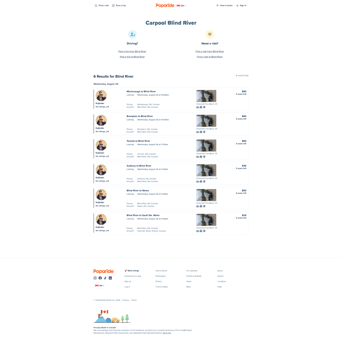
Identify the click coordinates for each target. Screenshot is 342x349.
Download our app (133, 276)
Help (219, 286)
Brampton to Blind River (140, 116)
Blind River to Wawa (138, 190)
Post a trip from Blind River (132, 51)
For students (191, 270)
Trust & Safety (162, 286)
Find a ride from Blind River (210, 51)
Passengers (161, 276)
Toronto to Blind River (138, 141)
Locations (221, 281)
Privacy (126, 300)
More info (167, 332)
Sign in (243, 5)
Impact (220, 276)
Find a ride (104, 5)
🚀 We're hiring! (132, 270)
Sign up (128, 281)
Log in (127, 286)
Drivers (159, 281)
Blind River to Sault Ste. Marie (143, 215)
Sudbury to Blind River (139, 165)
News (188, 281)
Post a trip (121, 5)
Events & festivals (193, 276)
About (220, 270)
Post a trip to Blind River (132, 56)
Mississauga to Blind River (141, 91)
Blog (188, 286)
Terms (134, 300)
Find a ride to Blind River (210, 56)
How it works (226, 5)
